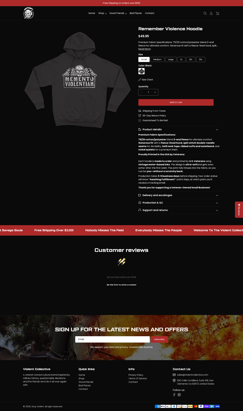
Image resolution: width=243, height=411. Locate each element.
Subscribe (159, 339)
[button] (102, 13)
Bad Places (85, 385)
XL (181, 59)
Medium (157, 59)
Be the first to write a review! (121, 284)
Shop (81, 378)
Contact (83, 389)
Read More (144, 49)
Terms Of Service (138, 378)
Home (82, 375)
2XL (190, 59)
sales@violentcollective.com (192, 374)
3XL (200, 59)
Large (171, 59)
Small (144, 59)
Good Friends (86, 382)
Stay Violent (38, 406)
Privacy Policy (136, 375)
